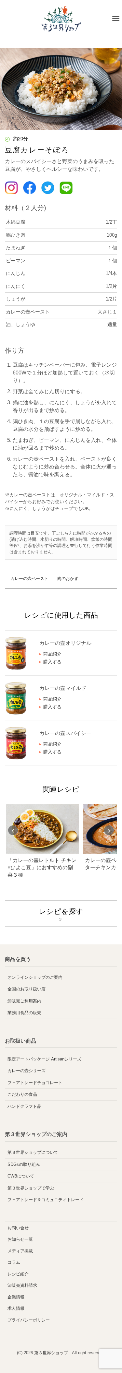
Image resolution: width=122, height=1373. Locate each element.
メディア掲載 (20, 1251)
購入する (52, 661)
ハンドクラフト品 (24, 1106)
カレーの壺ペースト (28, 311)
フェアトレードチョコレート (34, 1082)
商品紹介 (52, 654)
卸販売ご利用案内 (24, 1001)
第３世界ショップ (51, 1352)
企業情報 (15, 1297)
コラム (13, 1262)
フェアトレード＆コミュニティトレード (45, 1199)
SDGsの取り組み (23, 1164)
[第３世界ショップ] (61, 19)
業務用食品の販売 (24, 1012)
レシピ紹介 (18, 1274)
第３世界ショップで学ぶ (30, 1188)
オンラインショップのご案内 (34, 977)
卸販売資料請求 (22, 1285)
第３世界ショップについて (32, 1152)
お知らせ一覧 (20, 1239)
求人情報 (15, 1308)
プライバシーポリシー (28, 1320)
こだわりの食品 (22, 1094)
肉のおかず (67, 578)
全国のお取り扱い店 (26, 989)
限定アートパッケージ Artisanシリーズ (44, 1059)
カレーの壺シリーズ (26, 1070)
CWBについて (20, 1176)
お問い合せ (18, 1227)
